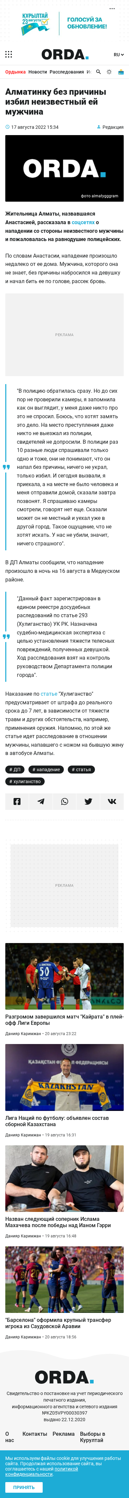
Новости (37, 72)
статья (83, 769)
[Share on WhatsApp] (64, 801)
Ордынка (15, 72)
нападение (48, 769)
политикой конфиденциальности (41, 1471)
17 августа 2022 (28, 127)
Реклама (64, 1434)
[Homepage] (65, 54)
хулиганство (27, 781)
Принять (24, 1487)
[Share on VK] (112, 801)
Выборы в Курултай (92, 1437)
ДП (17, 769)
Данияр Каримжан (23, 1033)
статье (50, 694)
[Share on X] (88, 801)
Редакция (113, 127)
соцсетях (83, 222)
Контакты (34, 1434)
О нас (9, 1437)
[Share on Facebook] (17, 801)
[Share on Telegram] (41, 801)
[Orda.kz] (64, 1387)
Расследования (67, 72)
